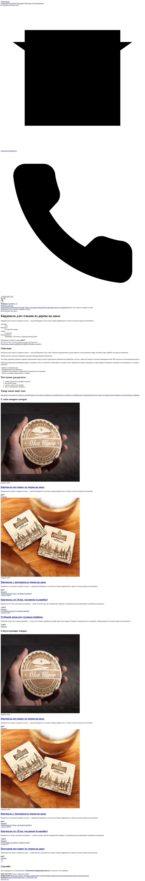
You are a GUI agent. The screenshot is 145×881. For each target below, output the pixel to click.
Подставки (47, 307)
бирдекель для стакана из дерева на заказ (14, 395)
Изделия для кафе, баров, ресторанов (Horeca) (27, 307)
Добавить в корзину (22, 344)
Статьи (34, 3)
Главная (3, 3)
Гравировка (20, 3)
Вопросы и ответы (17, 876)
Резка (14, 3)
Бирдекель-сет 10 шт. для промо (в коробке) (24, 599)
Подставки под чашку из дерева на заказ (22, 848)
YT (8, 879)
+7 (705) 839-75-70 (31, 877)
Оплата (42, 876)
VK (2, 879)
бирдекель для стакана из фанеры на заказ (42, 395)
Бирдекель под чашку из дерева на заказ (22, 487)
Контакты (40, 3)
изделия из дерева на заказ (99, 395)
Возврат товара (50, 876)
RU (2, 298)
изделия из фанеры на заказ (117, 395)
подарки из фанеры (132, 395)
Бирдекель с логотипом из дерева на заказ (23, 582)
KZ (4, 298)
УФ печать (28, 3)
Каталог (9, 3)
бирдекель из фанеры (83, 395)
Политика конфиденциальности (67, 876)
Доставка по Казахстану (10, 5)
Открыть (4, 497)
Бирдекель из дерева (58, 307)
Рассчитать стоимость (8, 344)
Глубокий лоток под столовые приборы (22, 617)
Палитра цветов (83, 876)
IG (5, 879)
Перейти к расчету (7, 306)
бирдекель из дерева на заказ (66, 395)
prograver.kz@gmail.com (16, 877)
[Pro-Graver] (5, 1)
